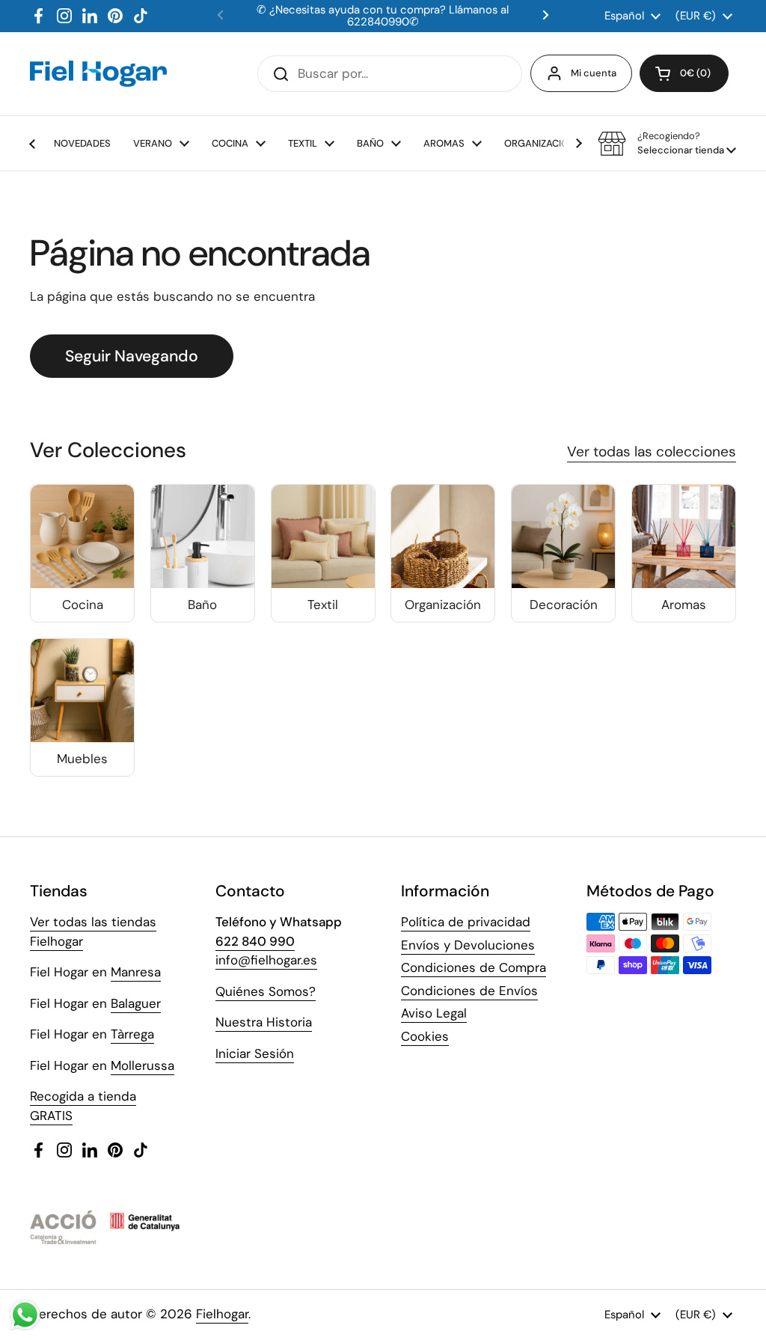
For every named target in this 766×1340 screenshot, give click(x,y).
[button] (684, 73)
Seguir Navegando (131, 356)
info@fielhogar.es (266, 960)
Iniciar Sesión (254, 1053)
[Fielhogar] (98, 73)
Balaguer (136, 1003)
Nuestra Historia (263, 1022)
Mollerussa (142, 1065)
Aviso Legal (434, 1013)
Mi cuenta (593, 73)
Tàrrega (132, 1034)
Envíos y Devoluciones (468, 945)
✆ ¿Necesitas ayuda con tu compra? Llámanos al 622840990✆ (383, 16)
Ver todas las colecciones (651, 451)
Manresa (136, 972)
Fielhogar (222, 1314)
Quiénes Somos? (265, 991)
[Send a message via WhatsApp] (25, 1315)
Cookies (425, 1036)
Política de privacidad (465, 922)
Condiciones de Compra (473, 967)
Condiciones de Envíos (469, 990)
